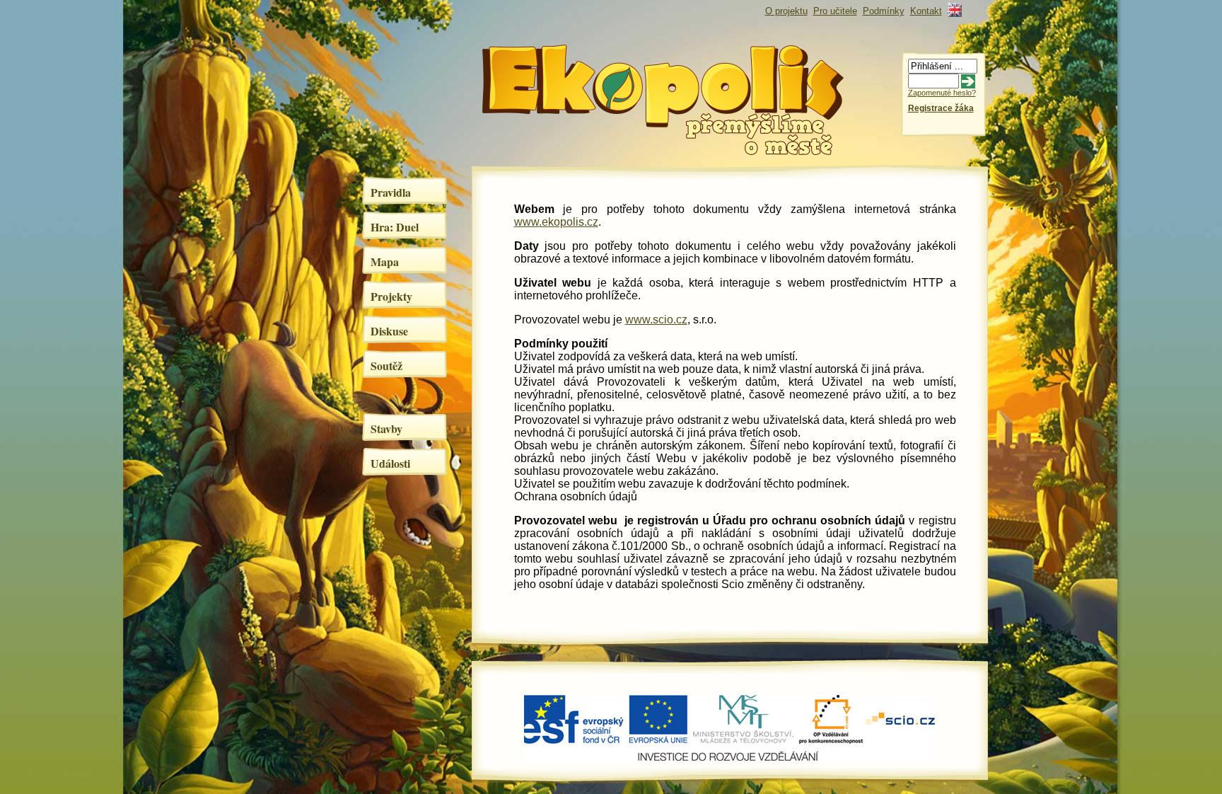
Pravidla (391, 192)
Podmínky (883, 11)
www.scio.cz (656, 319)
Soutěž (386, 365)
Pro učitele (835, 11)
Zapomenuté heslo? (942, 92)
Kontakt (926, 11)
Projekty (391, 296)
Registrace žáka (941, 108)
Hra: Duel (395, 227)
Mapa (385, 261)
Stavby (386, 428)
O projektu (786, 11)
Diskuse (389, 331)
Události (390, 463)
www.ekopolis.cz (556, 222)
